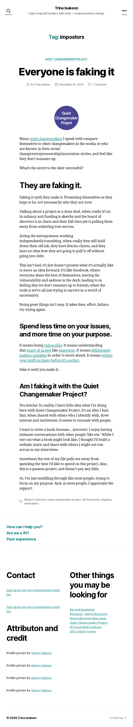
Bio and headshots (82, 610)
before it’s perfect (65, 360)
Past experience (21, 539)
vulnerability (31, 503)
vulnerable (53, 345)
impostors (67, 350)
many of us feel (39, 350)
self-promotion (91, 499)
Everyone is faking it (66, 71)
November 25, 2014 (71, 84)
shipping (106, 499)
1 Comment (99, 84)
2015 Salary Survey (83, 631)
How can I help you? (24, 526)
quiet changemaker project (64, 499)
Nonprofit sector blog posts (88, 618)
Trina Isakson (66, 8)
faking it (29, 499)
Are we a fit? (17, 533)
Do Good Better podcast (86, 627)
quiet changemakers (46, 139)
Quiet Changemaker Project (66, 59)
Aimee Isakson (41, 653)
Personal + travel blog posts (88, 614)
